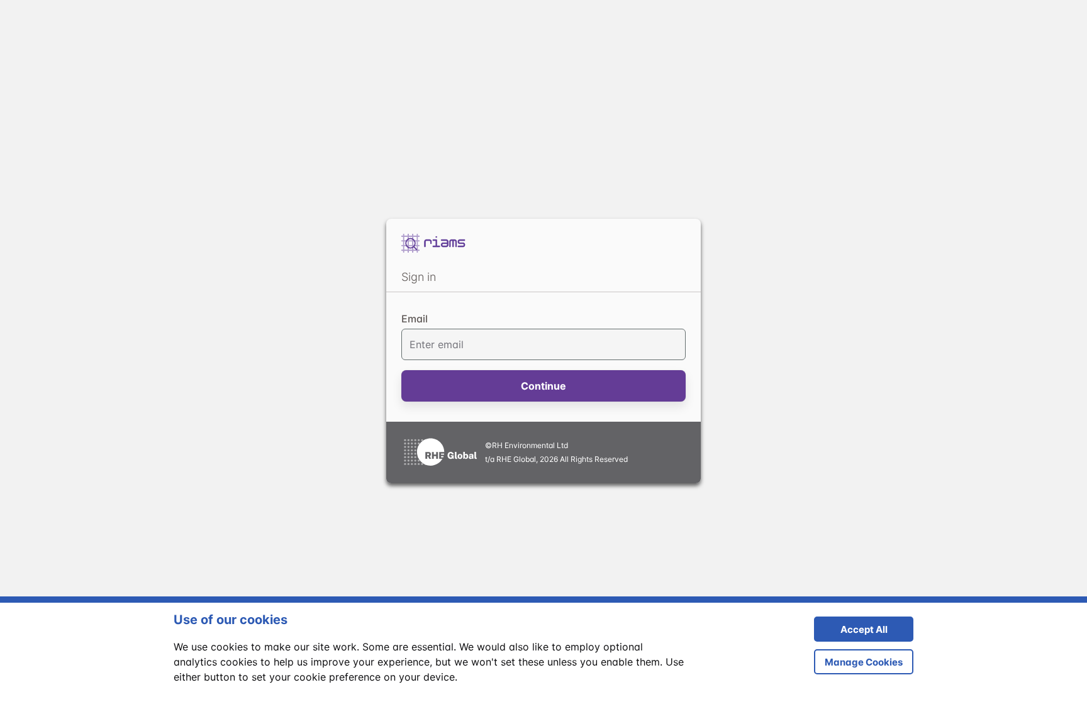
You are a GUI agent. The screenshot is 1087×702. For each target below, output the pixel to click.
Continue (543, 386)
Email (414, 318)
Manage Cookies (864, 662)
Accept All (851, 632)
